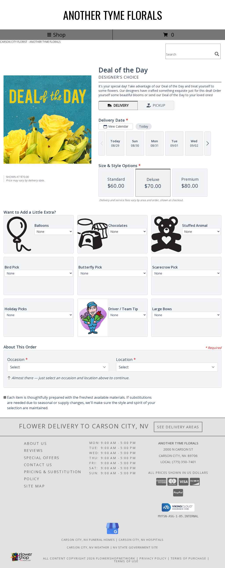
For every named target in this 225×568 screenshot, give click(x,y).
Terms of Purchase (188, 558)
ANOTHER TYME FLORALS (112, 15)
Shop (59, 34)
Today (143, 126)
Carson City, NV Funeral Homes (88, 540)
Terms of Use (126, 561)
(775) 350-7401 (184, 462)
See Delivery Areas (178, 426)
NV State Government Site (135, 547)
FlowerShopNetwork (115, 558)
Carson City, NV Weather (88, 547)
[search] (216, 54)
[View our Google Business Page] (112, 534)
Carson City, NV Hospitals (141, 540)
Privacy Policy (153, 558)
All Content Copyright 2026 (69, 558)
